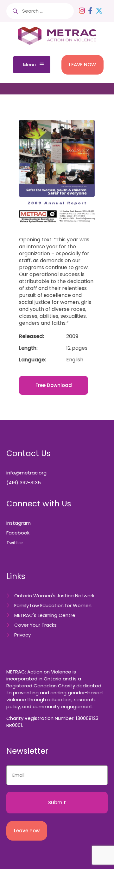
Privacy (22, 634)
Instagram (18, 523)
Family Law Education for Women (53, 605)
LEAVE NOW (82, 64)
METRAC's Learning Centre (44, 615)
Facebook (17, 532)
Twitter (14, 542)
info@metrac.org (26, 472)
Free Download (53, 385)
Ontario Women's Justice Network (54, 595)
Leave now (27, 830)
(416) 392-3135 (23, 482)
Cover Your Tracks (35, 625)
